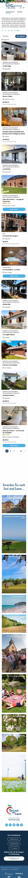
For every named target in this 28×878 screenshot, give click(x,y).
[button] (20, 7)
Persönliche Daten (16, 867)
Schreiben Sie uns (14, 839)
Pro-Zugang (14, 848)
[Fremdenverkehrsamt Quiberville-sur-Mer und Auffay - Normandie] (10, 4)
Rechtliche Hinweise (5, 867)
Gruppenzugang (14, 843)
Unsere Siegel (4, 869)
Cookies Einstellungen (14, 869)
